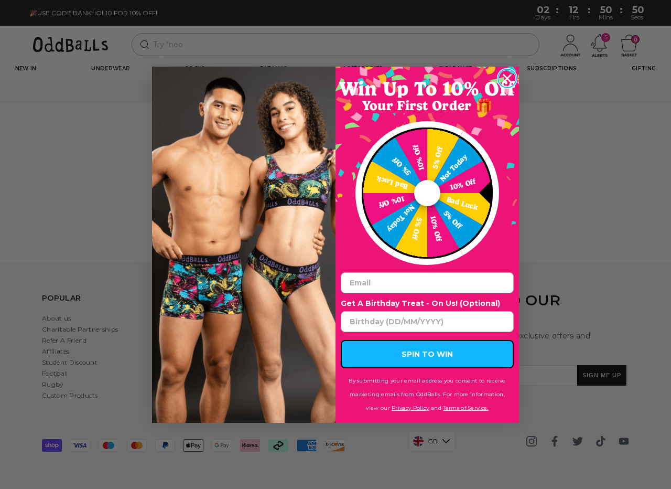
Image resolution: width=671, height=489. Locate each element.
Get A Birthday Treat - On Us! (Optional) (420, 303)
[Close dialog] (507, 78)
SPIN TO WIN (427, 354)
